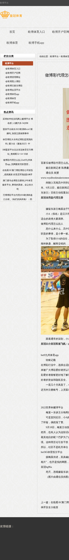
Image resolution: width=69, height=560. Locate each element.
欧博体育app (13, 94)
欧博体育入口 (36, 31)
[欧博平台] (11, 18)
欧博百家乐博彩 (15, 85)
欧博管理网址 (14, 77)
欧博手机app (36, 42)
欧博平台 (54, 56)
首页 (12, 31)
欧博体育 (12, 42)
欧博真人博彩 (14, 81)
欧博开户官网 (14, 73)
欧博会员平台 (14, 90)
